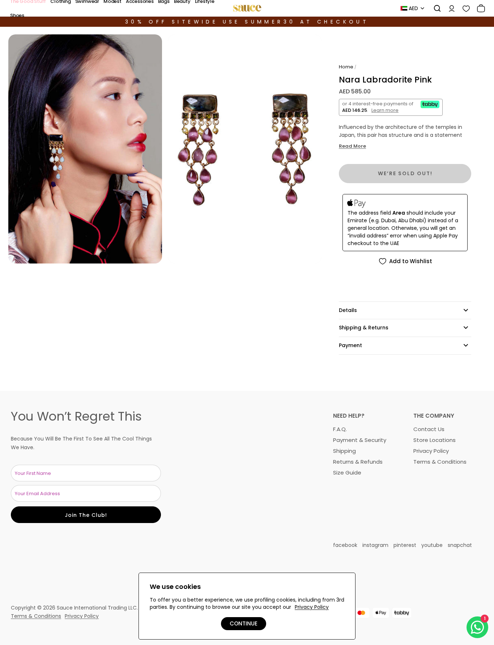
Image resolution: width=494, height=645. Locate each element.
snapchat (460, 545)
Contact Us (428, 429)
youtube (432, 545)
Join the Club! (86, 515)
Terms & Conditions (440, 461)
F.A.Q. (340, 429)
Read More (352, 146)
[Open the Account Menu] (449, 8)
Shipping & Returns (363, 327)
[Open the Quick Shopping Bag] (478, 8)
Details (348, 310)
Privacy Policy (431, 451)
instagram (375, 545)
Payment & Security (359, 440)
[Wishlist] (463, 8)
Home (346, 66)
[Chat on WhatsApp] (477, 627)
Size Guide (347, 472)
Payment (350, 345)
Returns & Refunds (358, 461)
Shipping (344, 451)
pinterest (404, 545)
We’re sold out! (405, 173)
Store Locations (434, 440)
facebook (345, 545)
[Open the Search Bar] (434, 8)
